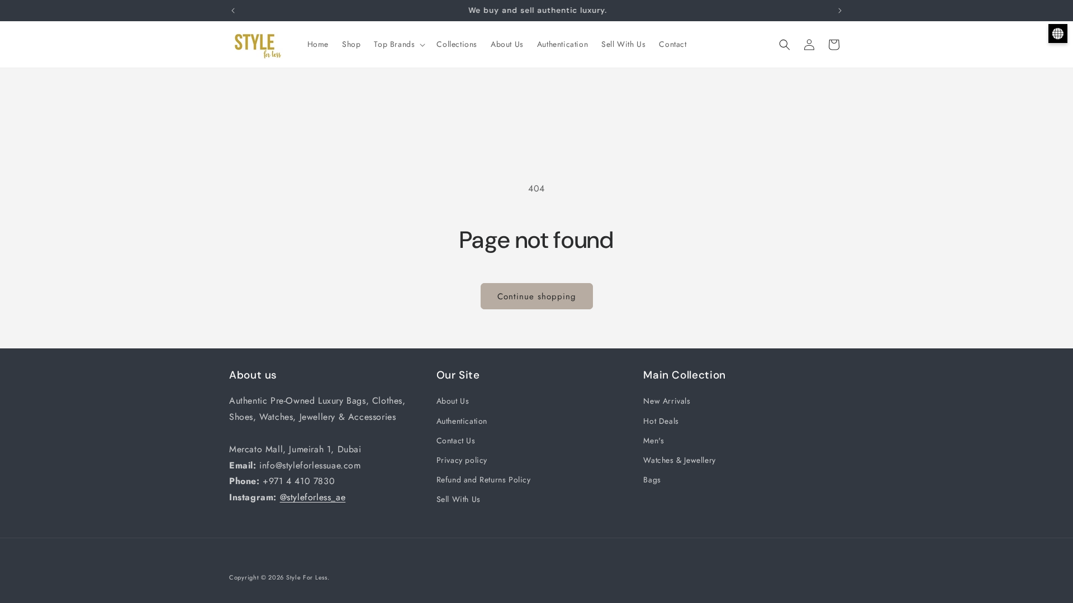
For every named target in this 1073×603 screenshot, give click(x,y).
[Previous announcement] (233, 10)
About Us (452, 400)
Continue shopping (536, 296)
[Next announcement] (840, 10)
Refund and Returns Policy (483, 479)
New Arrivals (666, 400)
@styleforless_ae (313, 497)
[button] (398, 44)
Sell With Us (458, 499)
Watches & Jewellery (679, 460)
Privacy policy (461, 460)
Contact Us (456, 440)
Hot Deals (660, 421)
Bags (652, 479)
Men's (653, 440)
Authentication (461, 421)
